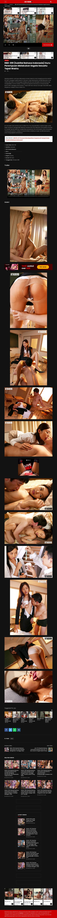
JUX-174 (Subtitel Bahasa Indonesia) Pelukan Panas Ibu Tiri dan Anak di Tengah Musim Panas (38, 749)
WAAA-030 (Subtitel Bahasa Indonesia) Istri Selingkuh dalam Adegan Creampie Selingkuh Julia (12, 792)
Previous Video (8, 745)
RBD (10, 153)
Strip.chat (7, 12)
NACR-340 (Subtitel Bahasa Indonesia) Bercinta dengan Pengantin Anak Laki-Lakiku (44, 792)
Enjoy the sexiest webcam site (28, 55)
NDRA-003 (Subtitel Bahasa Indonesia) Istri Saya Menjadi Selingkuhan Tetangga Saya (17, 749)
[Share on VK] (19, 730)
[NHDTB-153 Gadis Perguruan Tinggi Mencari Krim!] (21, 821)
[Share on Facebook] (6, 730)
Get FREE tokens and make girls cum (28, 11)
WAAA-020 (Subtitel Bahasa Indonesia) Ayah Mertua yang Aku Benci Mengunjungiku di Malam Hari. (44, 772)
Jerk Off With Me (42, 55)
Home (6, 4)
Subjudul (11, 4)
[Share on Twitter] (10, 730)
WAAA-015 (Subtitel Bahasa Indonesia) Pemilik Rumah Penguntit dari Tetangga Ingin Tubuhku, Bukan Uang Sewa (28, 773)
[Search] (50, 1)
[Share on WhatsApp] (14, 730)
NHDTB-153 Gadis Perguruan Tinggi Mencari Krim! (30, 820)
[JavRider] (28, 2)
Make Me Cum (7, 11)
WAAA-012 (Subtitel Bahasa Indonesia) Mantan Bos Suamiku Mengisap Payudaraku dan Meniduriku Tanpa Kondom (12, 773)
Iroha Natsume (12, 149)
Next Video (49, 745)
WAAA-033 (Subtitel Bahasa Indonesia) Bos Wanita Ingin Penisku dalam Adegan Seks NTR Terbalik (28, 792)
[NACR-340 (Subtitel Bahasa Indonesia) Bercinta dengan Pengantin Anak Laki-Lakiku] (44, 784)
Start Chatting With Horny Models (16, 720)
